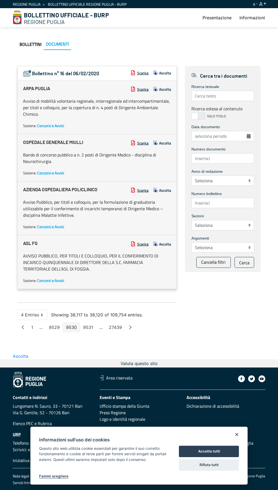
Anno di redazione (207, 171)
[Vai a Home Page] (17, 18)
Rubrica (45, 423)
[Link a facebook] (241, 378)
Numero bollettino (206, 194)
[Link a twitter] (251, 378)
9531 (89, 328)
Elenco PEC (23, 423)
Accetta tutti (209, 451)
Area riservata (119, 377)
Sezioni (197, 216)
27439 (117, 328)
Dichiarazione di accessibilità (213, 406)
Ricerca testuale (205, 87)
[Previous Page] (22, 327)
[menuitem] (217, 17)
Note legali (21, 476)
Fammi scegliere (53, 476)
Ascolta (165, 73)
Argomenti (200, 238)
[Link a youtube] (261, 378)
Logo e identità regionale (122, 419)
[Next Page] (130, 327)
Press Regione (113, 412)
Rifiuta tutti (209, 465)
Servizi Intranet (25, 482)
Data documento (205, 127)
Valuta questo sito (139, 363)
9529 (56, 328)
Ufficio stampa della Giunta (124, 406)
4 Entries (34, 316)
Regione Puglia (26, 4)
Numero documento (208, 149)
